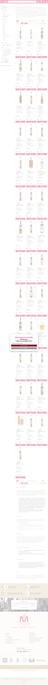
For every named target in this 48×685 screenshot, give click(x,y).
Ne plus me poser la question (17, 343)
